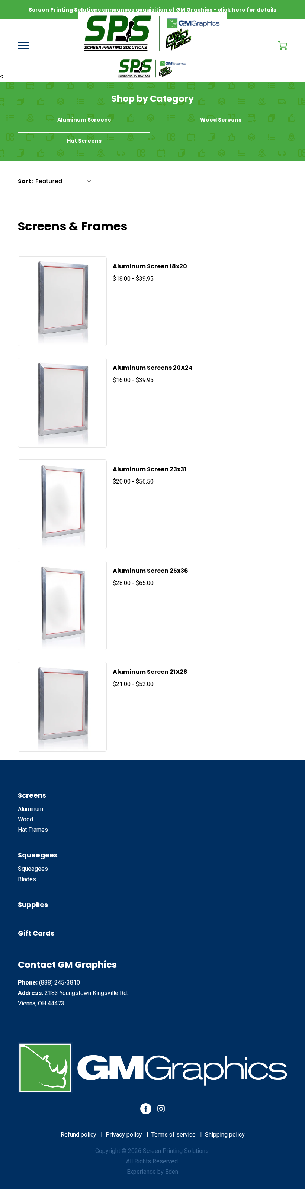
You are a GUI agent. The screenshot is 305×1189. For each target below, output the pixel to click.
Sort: (25, 181)
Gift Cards (36, 933)
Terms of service (173, 1134)
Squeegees (38, 855)
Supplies (33, 904)
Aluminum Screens (84, 119)
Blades (27, 879)
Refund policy (78, 1134)
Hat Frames (33, 829)
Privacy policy (124, 1134)
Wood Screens (220, 119)
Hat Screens (84, 141)
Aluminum (30, 808)
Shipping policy (225, 1134)
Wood (25, 819)
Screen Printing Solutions (176, 1150)
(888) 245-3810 (59, 982)
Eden (171, 1171)
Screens (32, 795)
